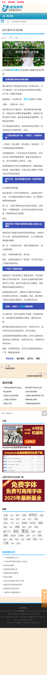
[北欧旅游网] (23, 8)
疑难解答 (23, 614)
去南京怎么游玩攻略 (10, 395)
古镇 (23, 519)
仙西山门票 (7, 403)
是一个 (7, 531)
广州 (11, 523)
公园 (41, 515)
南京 (12, 519)
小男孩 (23, 625)
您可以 (27, 99)
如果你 (6, 523)
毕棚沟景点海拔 (31, 399)
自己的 (13, 535)
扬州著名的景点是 (10, 569)
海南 (39, 532)
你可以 (33, 515)
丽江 (17, 515)
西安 (40, 535)
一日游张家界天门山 (11, 557)
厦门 (18, 519)
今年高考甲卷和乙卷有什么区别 (15, 561)
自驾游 (21, 535)
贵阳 (22, 539)
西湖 (5, 539)
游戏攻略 (20, 2)
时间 (30, 527)
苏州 (28, 535)
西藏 (10, 539)
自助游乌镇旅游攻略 (34, 376)
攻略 (5, 527)
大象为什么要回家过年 (12, 592)
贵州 (16, 539)
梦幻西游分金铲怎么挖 (33, 387)
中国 (11, 515)
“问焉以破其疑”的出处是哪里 (13, 387)
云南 (24, 515)
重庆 (35, 539)
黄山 (18, 543)
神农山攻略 (8, 577)
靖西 (23, 306)
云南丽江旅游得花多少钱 (34, 395)
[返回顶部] (44, 604)
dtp (8, 38)
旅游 (8, 21)
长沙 (41, 539)
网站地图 (16, 614)
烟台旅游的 (7, 391)
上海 (5, 515)
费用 (28, 539)
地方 (29, 519)
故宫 (11, 527)
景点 (25, 530)
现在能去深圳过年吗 (11, 588)
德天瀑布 (15, 69)
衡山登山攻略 (9, 565)
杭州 (33, 531)
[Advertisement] (23, 651)
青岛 (12, 543)
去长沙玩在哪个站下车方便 (14, 580)
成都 (40, 522)
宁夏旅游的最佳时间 (32, 403)
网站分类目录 (37, 611)
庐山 (17, 523)
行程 (34, 536)
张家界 (24, 523)
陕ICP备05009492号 (33, 614)
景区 (16, 531)
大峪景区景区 (10, 368)
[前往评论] (44, 598)
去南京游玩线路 (31, 391)
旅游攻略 (11, 2)
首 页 (4, 2)
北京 (6, 518)
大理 (36, 519)
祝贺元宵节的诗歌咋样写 (13, 584)
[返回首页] (44, 592)
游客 (6, 535)
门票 (6, 543)
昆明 (36, 527)
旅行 (24, 527)
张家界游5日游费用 (11, 573)
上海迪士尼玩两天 (10, 399)
